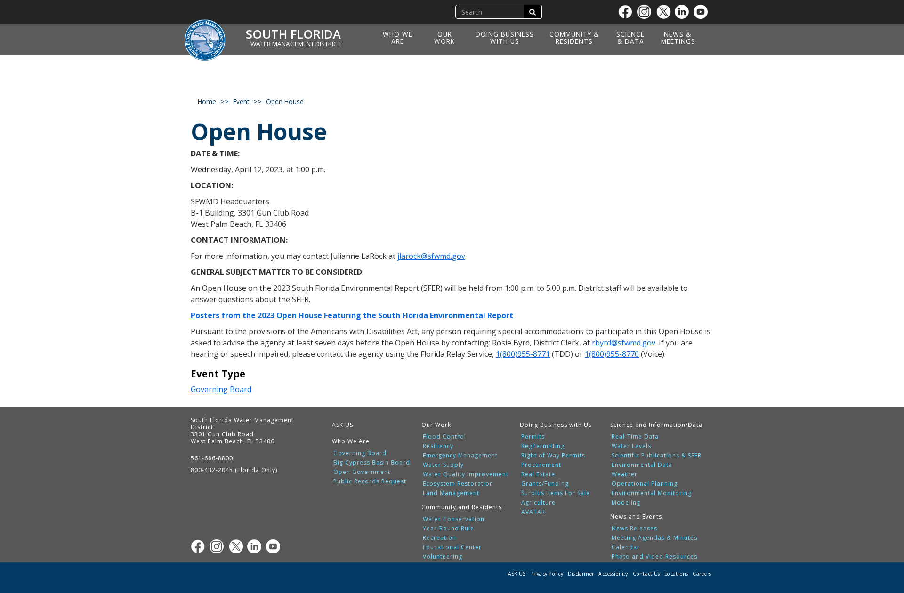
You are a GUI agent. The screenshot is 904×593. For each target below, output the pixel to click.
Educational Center (452, 547)
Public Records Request (369, 481)
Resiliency (438, 446)
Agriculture (538, 502)
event (241, 101)
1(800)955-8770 (612, 354)
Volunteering (442, 557)
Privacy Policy (546, 573)
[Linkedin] (684, 12)
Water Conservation (453, 519)
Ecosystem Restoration (458, 484)
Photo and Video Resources (654, 557)
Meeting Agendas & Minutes (654, 538)
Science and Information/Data (656, 425)
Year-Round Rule (448, 528)
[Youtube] (703, 12)
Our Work (444, 38)
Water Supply (443, 465)
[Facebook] (627, 12)
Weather (625, 474)
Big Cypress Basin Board (371, 462)
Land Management (451, 493)
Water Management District (295, 44)
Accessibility (613, 573)
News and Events (636, 517)
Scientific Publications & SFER (657, 455)
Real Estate (538, 474)
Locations (676, 573)
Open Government (361, 472)
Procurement (541, 465)
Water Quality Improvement (465, 474)
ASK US (342, 425)
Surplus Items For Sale (555, 493)
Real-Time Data (635, 437)
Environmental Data (642, 465)
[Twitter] (665, 12)
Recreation (439, 538)
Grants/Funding (545, 484)
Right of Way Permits (553, 455)
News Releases (634, 528)
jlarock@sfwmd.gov (431, 256)
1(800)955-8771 (523, 354)
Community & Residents (574, 38)
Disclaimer (581, 573)
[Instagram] (646, 12)
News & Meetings (678, 38)
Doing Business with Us (505, 38)
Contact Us (646, 573)
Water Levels (631, 446)
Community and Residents (461, 507)
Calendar (626, 547)
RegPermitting (543, 446)
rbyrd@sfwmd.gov (623, 342)
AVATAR (533, 512)
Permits (533, 437)
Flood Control (444, 437)
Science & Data (630, 38)
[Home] (208, 34)
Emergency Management (460, 455)
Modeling (626, 502)
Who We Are (397, 38)
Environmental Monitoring (652, 493)
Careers (702, 573)
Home (207, 101)
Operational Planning (645, 484)
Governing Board (221, 389)
